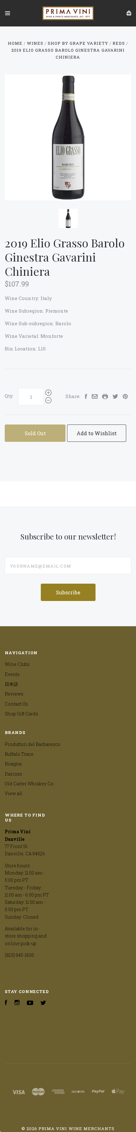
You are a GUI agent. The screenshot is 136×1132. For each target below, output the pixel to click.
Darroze (13, 774)
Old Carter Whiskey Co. (29, 784)
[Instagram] (17, 1003)
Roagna (13, 764)
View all (13, 793)
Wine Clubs (17, 664)
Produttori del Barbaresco (32, 744)
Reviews (14, 694)
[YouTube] (30, 1003)
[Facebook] (6, 1003)
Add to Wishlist (97, 433)
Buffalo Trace (19, 754)
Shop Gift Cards (21, 714)
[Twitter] (43, 1003)
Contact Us (16, 704)
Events (12, 674)
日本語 (11, 684)
